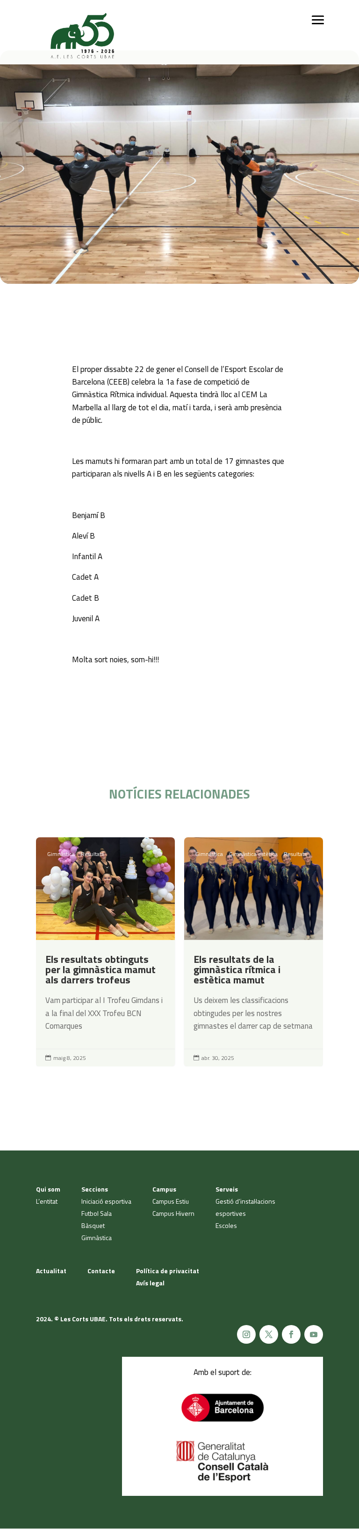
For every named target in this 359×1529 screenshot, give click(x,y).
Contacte (101, 1271)
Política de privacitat (167, 1271)
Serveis (226, 1189)
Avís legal (150, 1283)
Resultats (92, 853)
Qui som (48, 1189)
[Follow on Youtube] (313, 1334)
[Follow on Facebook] (291, 1334)
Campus (164, 1189)
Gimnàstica (61, 853)
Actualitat (51, 1271)
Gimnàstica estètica (253, 853)
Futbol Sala (96, 1213)
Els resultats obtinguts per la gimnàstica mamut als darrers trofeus (105, 951)
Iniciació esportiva (106, 1201)
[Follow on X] (268, 1334)
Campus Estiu (170, 1201)
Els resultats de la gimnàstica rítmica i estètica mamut (253, 951)
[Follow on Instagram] (246, 1334)
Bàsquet (93, 1225)
